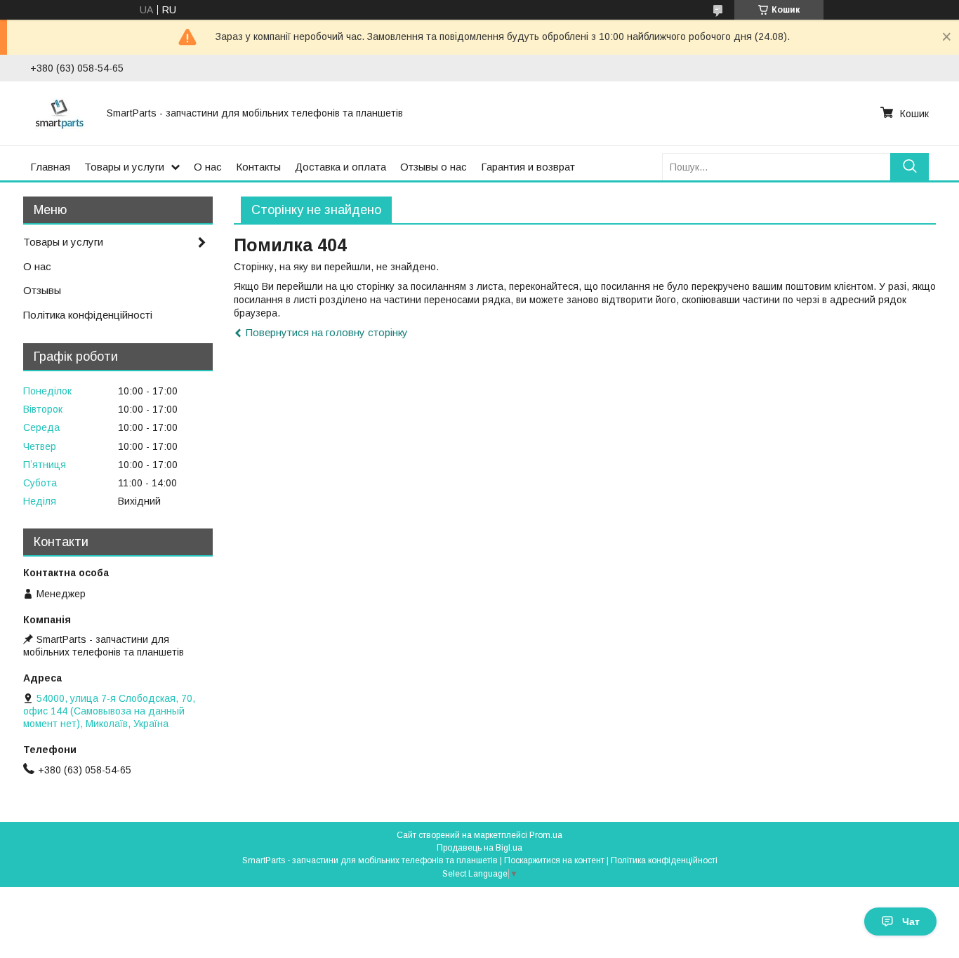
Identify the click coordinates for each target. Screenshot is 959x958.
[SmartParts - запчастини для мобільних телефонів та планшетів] (60, 113)
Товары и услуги (124, 167)
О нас (208, 167)
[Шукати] (909, 166)
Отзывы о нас (433, 167)
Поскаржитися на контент (554, 860)
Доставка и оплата (340, 167)
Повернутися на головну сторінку (327, 332)
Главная (50, 167)
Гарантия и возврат (528, 167)
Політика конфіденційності (87, 315)
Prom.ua (545, 835)
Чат (911, 921)
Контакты (258, 167)
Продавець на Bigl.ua (479, 848)
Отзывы (42, 290)
